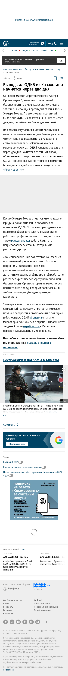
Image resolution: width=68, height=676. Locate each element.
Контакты (8, 606)
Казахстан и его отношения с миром (22, 466)
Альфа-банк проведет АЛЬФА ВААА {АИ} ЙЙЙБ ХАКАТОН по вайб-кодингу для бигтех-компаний (17, 565)
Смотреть (9, 424)
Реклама (7, 610)
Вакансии (8, 613)
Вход (50, 43)
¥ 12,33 (34, 50)
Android (38, 600)
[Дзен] (18, 622)
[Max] (37, 622)
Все (23, 549)
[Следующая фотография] (65, 384)
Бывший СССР (10, 461)
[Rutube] (31, 622)
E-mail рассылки (42, 610)
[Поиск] (56, 43)
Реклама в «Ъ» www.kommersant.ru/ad (34, 19)
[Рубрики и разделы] (61, 43)
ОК (60, 60)
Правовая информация (46, 606)
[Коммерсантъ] (6, 43)
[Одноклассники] (24, 622)
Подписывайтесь (17, 443)
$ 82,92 (15, 50)
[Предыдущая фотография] (3, 384)
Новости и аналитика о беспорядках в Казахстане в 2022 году (31, 69)
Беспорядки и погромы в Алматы (31, 359)
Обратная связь (42, 603)
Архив (6, 603)
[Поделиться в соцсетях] (61, 78)
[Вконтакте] (12, 622)
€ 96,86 (25, 50)
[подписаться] (21, 462)
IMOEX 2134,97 (47, 50)
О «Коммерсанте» (12, 600)
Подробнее (8, 669)
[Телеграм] (5, 622)
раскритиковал (20, 240)
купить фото (52, 411)
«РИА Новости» (13, 169)
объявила (35, 317)
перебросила (31, 326)
